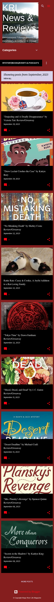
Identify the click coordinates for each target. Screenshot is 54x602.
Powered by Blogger (29, 591)
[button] (48, 130)
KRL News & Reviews (19, 18)
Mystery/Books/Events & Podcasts (20, 63)
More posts (27, 582)
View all (7, 78)
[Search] (42, 6)
